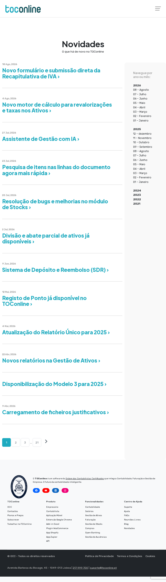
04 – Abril (139, 107)
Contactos (12, 511)
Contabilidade (92, 507)
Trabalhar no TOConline (19, 524)
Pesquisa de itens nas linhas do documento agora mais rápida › (56, 170)
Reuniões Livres (132, 519)
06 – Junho (140, 98)
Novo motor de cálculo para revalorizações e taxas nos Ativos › (57, 107)
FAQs (126, 515)
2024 (137, 190)
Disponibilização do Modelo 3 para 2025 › (54, 384)
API (47, 541)
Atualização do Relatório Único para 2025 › (56, 332)
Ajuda (127, 511)
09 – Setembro (142, 146)
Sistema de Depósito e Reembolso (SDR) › (55, 269)
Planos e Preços (15, 515)
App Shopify (52, 532)
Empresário (52, 507)
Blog (126, 524)
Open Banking (92, 532)
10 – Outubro (141, 142)
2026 (137, 85)
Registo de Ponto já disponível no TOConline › (44, 301)
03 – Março (140, 111)
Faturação (90, 519)
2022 (137, 199)
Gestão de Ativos (93, 515)
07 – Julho (139, 94)
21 (36, 442)
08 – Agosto (141, 89)
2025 (137, 129)
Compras (89, 528)
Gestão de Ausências (96, 537)
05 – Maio (139, 102)
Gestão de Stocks (93, 524)
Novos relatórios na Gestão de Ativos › (51, 360)
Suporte (128, 507)
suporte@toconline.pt (103, 567)
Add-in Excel (52, 524)
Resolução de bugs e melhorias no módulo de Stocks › (55, 204)
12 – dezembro (142, 133)
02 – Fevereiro (142, 116)
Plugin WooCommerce (57, 528)
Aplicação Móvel (54, 515)
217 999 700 (80, 567)
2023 (137, 194)
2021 (136, 203)
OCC (9, 507)
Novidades (129, 528)
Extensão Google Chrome (59, 519)
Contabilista (52, 511)
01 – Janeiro (140, 120)
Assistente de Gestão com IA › (40, 138)
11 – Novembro (142, 138)
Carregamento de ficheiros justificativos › (55, 412)
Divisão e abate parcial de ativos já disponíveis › (45, 238)
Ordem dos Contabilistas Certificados (84, 478)
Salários (89, 511)
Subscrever (13, 519)
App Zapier (51, 537)
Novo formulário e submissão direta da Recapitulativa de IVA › (51, 73)
